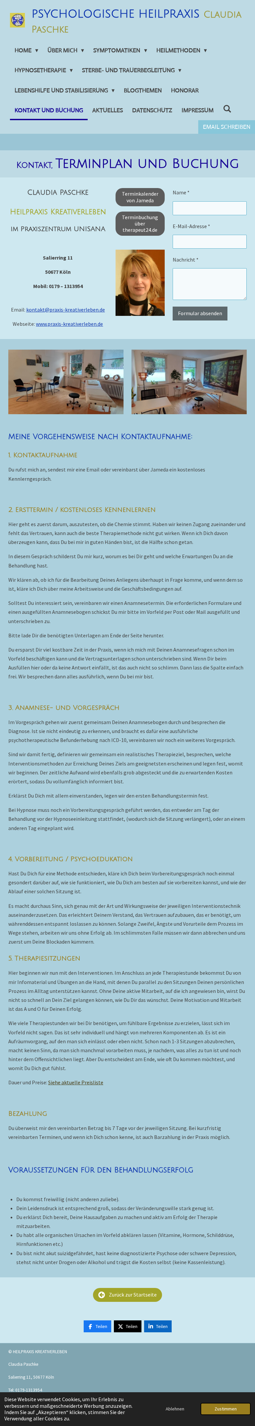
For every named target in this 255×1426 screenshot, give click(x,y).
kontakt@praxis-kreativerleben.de (65, 309)
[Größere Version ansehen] (140, 283)
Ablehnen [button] (175, 1409)
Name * (181, 192)
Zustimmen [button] (225, 1409)
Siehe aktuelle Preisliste (75, 1082)
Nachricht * (186, 259)
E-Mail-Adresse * (191, 226)
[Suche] (227, 109)
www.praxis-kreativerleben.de (69, 323)
